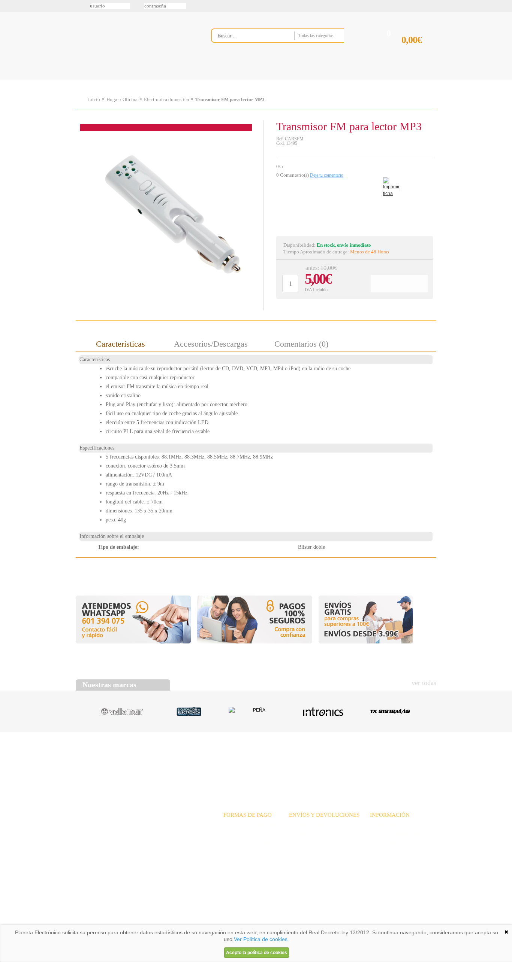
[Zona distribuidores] (397, 8)
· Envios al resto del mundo (318, 841)
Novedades (282, 760)
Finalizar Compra (418, 52)
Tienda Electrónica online (135, 42)
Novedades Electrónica (133, 79)
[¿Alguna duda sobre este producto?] (354, 207)
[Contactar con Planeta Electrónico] (137, 834)
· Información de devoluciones (321, 850)
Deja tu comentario (326, 175)
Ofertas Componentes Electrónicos (186, 79)
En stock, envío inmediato (344, 245)
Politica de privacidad (147, 922)
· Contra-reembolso (244, 850)
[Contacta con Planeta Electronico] (287, 51)
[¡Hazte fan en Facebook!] (8, 46)
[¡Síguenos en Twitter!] (8, 30)
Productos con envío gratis (293, 79)
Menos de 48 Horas (369, 252)
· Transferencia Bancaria (249, 825)
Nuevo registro (318, 6)
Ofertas (315, 760)
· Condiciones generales (395, 841)
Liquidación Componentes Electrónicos (238, 79)
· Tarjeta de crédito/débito (250, 841)
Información (351, 79)
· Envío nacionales (308, 825)
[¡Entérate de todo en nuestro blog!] (8, 109)
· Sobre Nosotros (388, 825)
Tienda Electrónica (90, 79)
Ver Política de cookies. (261, 939)
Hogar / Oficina (122, 99)
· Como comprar (387, 850)
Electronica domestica (166, 99)
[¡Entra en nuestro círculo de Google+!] (8, 77)
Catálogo (385, 760)
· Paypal (232, 833)
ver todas (424, 682)
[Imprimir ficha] (388, 183)
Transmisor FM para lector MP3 (230, 99)
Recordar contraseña (256, 6)
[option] (169, 214)
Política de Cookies (203, 922)
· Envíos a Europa (308, 833)
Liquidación (349, 760)
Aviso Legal (94, 922)
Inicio (94, 99)
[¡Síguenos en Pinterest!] (8, 62)
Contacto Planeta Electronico (410, 79)
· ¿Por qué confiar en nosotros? (403, 833)
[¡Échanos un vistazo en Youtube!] (8, 93)
